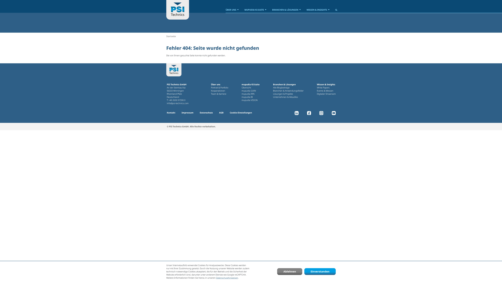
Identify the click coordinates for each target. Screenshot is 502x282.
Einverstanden (320, 271)
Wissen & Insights (317, 9)
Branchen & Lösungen (285, 9)
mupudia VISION (250, 100)
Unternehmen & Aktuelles (285, 97)
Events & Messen (325, 90)
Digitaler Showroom (326, 93)
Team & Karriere (218, 93)
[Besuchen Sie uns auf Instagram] (321, 113)
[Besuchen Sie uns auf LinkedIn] (297, 113)
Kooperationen (218, 90)
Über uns (231, 9)
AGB (221, 112)
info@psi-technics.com (178, 103)
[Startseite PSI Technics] (178, 10)
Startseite (171, 36)
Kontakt (171, 112)
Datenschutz (206, 112)
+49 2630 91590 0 (177, 100)
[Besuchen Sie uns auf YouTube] (334, 113)
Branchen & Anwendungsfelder (288, 90)
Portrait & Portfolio (219, 87)
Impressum (187, 112)
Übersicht (246, 87)
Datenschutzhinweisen (227, 277)
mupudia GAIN (249, 90)
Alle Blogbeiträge (281, 87)
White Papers (323, 87)
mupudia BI (247, 97)
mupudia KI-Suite (254, 9)
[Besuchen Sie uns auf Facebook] (309, 113)
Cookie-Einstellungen (241, 112)
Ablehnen (289, 271)
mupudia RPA (248, 93)
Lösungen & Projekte (283, 93)
